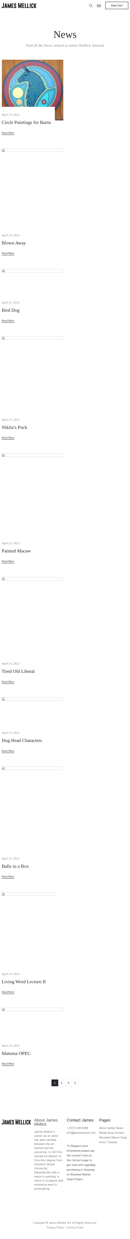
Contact (119, 1132)
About (103, 1128)
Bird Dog (10, 310)
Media (103, 1132)
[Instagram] (62, 1215)
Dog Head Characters (22, 740)
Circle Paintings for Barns (26, 122)
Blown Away (14, 242)
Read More (8, 132)
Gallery (111, 1128)
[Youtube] (75, 1215)
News (119, 1128)
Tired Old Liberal (18, 671)
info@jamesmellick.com (81, 1132)
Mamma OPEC (16, 1053)
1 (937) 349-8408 (77, 1128)
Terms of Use (75, 1227)
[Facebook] (55, 1215)
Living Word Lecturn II (24, 981)
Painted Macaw (16, 550)
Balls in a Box (15, 866)
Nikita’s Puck (14, 427)
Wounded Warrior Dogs (113, 1137)
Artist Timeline (108, 1142)
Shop (110, 1132)
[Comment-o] (68, 1215)
